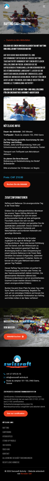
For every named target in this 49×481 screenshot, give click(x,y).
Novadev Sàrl (26, 473)
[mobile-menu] (42, 6)
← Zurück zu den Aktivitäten (17, 40)
